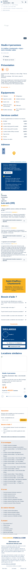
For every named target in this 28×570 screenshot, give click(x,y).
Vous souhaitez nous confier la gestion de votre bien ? (14, 431)
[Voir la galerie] (14, 25)
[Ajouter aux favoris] (24, 392)
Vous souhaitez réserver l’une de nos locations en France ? (14, 428)
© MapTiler (12, 161)
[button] (25, 2)
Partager (7, 56)
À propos (4, 520)
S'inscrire (23, 420)
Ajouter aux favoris (9, 59)
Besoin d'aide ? (6, 424)
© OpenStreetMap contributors (20, 161)
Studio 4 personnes (6, 10)
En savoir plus (4, 87)
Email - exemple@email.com (7, 417)
